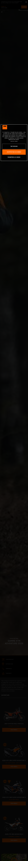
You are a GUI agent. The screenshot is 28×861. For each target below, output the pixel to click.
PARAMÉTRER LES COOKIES (14, 157)
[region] (14, 142)
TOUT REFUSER (14, 146)
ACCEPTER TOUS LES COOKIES (14, 152)
